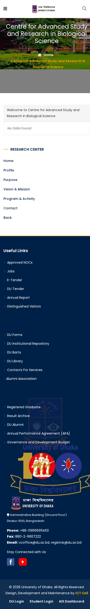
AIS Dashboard (71, 601)
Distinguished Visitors (23, 306)
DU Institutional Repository (27, 343)
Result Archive (18, 416)
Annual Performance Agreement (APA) (38, 433)
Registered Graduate (23, 407)
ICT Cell (81, 593)
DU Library (14, 361)
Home (48, 55)
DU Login (16, 601)
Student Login (41, 601)
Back (7, 217)
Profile (8, 170)
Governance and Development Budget (38, 442)
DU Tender (15, 288)
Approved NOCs (19, 262)
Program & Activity (19, 198)
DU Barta (13, 352)
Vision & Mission (16, 189)
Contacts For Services (24, 370)
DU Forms (14, 334)
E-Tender (14, 280)
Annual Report (18, 297)
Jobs (10, 271)
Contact (10, 208)
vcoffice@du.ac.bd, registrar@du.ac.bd (44, 542)
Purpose (10, 179)
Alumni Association (21, 378)
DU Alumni (15, 424)
